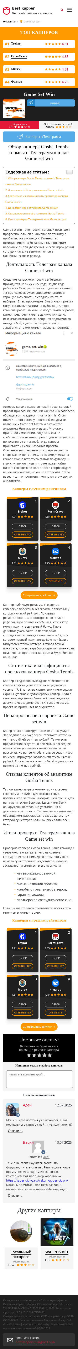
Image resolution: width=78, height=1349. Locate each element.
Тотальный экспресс (21, 1254)
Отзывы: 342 (22, 534)
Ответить (15, 1131)
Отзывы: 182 (55, 534)
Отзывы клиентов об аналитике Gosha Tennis (36, 213)
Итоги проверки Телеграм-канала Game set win (37, 219)
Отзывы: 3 (55, 581)
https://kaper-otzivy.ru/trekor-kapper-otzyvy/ (37, 1180)
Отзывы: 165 (22, 581)
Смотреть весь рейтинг (37, 595)
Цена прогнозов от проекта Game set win (33, 207)
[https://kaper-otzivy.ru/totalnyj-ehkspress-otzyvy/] (21, 1232)
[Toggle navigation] (69, 10)
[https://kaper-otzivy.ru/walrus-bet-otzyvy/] (57, 1232)
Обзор (23, 526)
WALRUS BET (56, 1251)
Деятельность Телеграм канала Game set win (35, 190)
